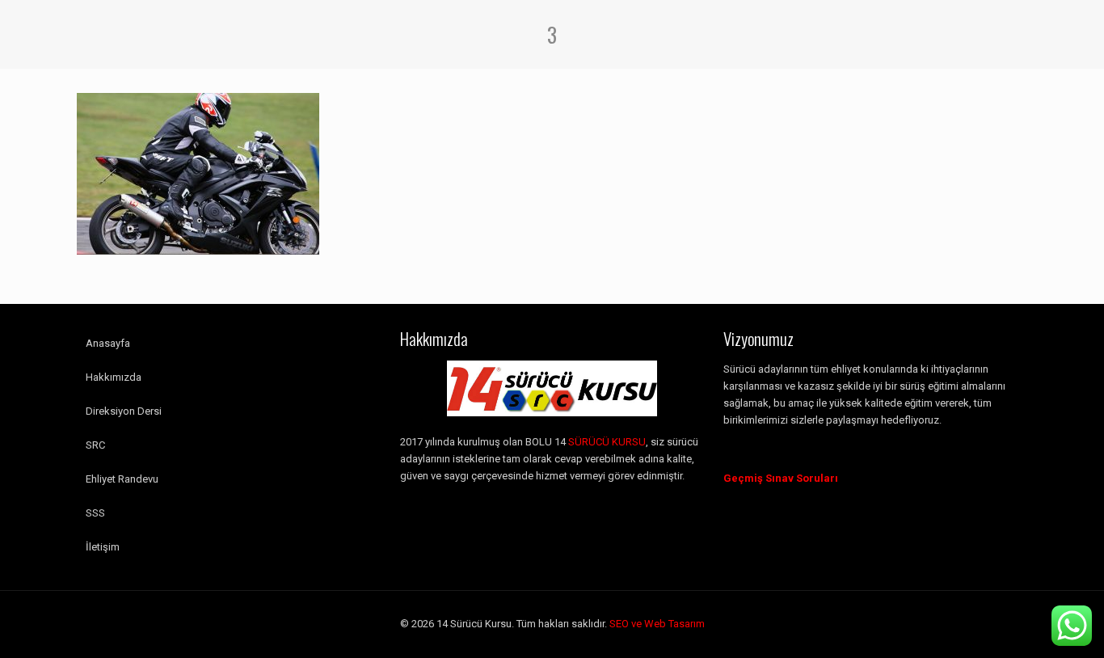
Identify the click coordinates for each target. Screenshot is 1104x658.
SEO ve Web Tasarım (657, 624)
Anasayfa (108, 343)
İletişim (103, 547)
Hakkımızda (113, 377)
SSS (95, 513)
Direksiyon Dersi (124, 411)
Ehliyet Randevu (122, 479)
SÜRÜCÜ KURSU (607, 442)
